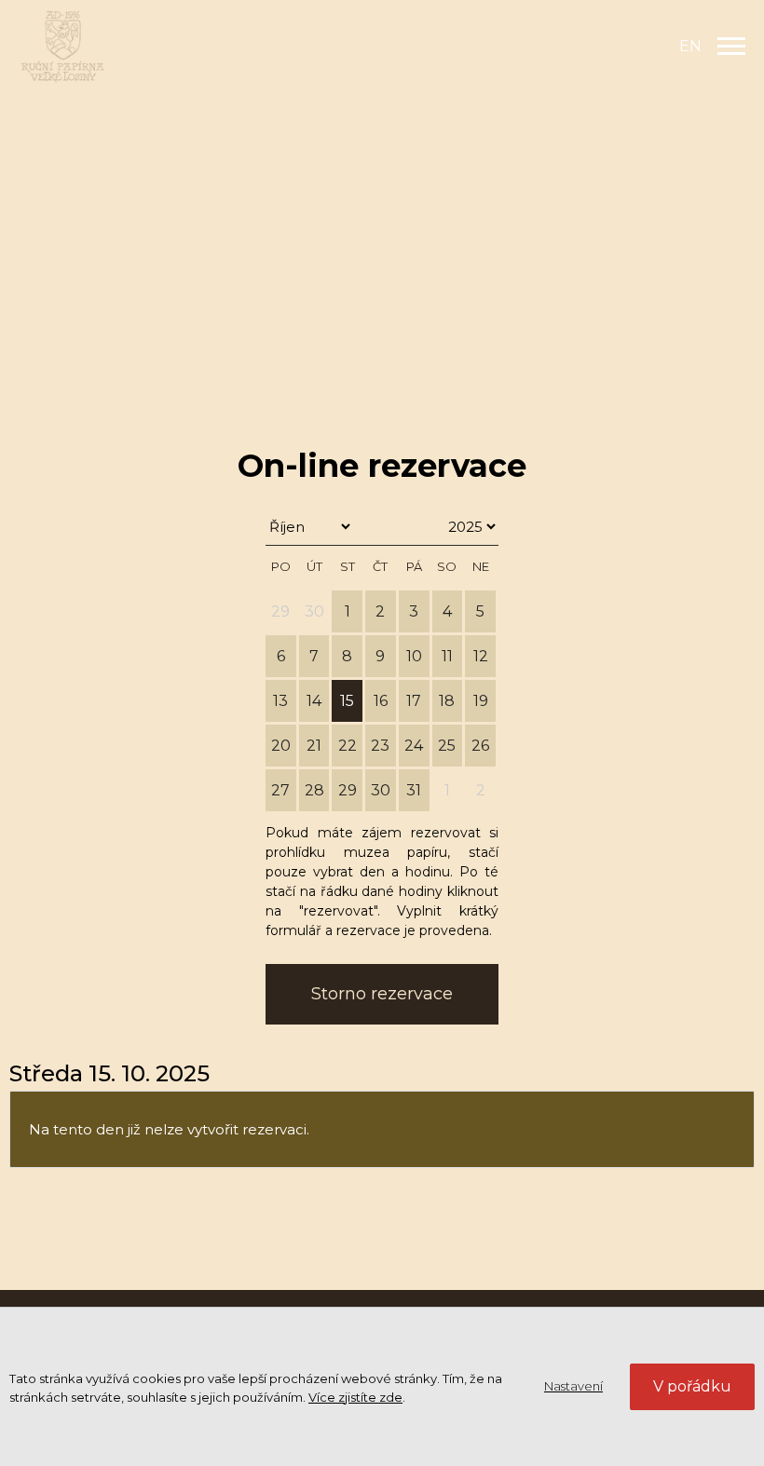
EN (690, 46)
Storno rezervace (382, 994)
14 (314, 701)
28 (314, 790)
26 (480, 745)
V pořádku (692, 1386)
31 (413, 790)
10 (414, 656)
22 (347, 745)
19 (480, 701)
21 (314, 745)
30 (380, 790)
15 (347, 701)
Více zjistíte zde (355, 1397)
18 (447, 701)
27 (280, 790)
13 (280, 701)
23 (380, 745)
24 (413, 745)
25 (447, 745)
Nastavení (573, 1385)
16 (381, 701)
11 (447, 656)
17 (413, 701)
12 (480, 656)
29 (347, 790)
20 (281, 745)
